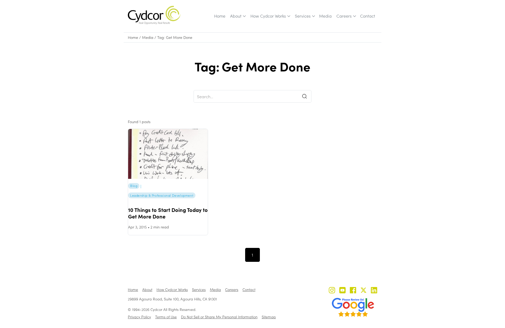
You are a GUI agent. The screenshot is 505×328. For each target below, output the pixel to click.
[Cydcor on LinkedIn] (374, 291)
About (235, 16)
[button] (238, 16)
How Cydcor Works (268, 16)
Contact (367, 16)
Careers (344, 16)
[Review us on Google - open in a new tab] (353, 307)
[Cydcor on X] (363, 291)
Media (325, 16)
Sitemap (269, 316)
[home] (154, 15)
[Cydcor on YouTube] (342, 291)
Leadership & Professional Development (161, 195)
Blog (133, 186)
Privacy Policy (139, 316)
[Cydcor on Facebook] (353, 291)
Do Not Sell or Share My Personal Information (219, 316)
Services (303, 16)
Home (219, 16)
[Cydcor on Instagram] (332, 291)
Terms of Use (166, 316)
